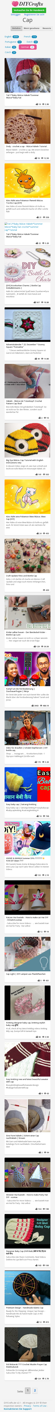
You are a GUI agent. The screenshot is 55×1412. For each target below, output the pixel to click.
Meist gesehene (31, 28)
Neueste (47, 28)
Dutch (32, 41)
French (30, 36)
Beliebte (16, 28)
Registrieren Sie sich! (34, 14)
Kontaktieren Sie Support (18, 1408)
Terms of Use (39, 1405)
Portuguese (13, 41)
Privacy (27, 1405)
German (27, 47)
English (11, 36)
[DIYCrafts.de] (27, 3)
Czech (10, 52)
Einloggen (15, 14)
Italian (10, 47)
